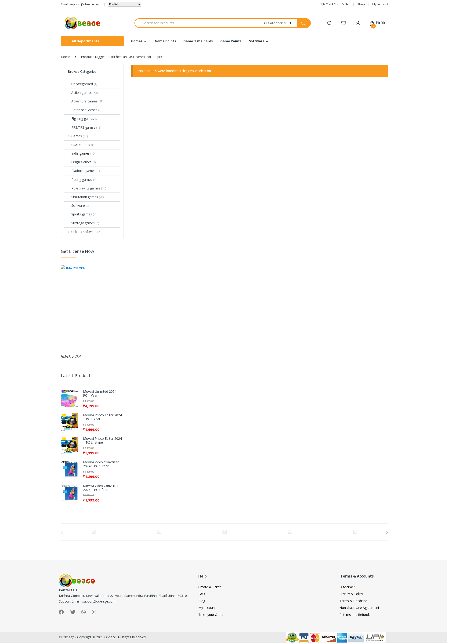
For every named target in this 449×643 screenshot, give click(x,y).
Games (136, 41)
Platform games (85, 170)
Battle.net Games (86, 110)
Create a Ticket (209, 587)
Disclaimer (347, 587)
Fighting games (84, 118)
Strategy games (85, 223)
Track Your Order (338, 4)
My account (380, 4)
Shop (361, 4)
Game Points (165, 41)
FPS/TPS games (86, 127)
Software (256, 41)
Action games (84, 92)
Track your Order (211, 614)
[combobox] (196, 23)
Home (65, 56)
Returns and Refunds (354, 614)
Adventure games (87, 101)
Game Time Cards (198, 41)
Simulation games (87, 197)
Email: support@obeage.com (81, 4)
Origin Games (83, 162)
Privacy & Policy (351, 594)
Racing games (84, 179)
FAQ (201, 594)
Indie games (83, 153)
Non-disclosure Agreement (359, 607)
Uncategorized (84, 84)
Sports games (83, 214)
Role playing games (88, 188)
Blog (201, 601)
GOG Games (82, 144)
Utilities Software (86, 231)
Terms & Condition (353, 601)
